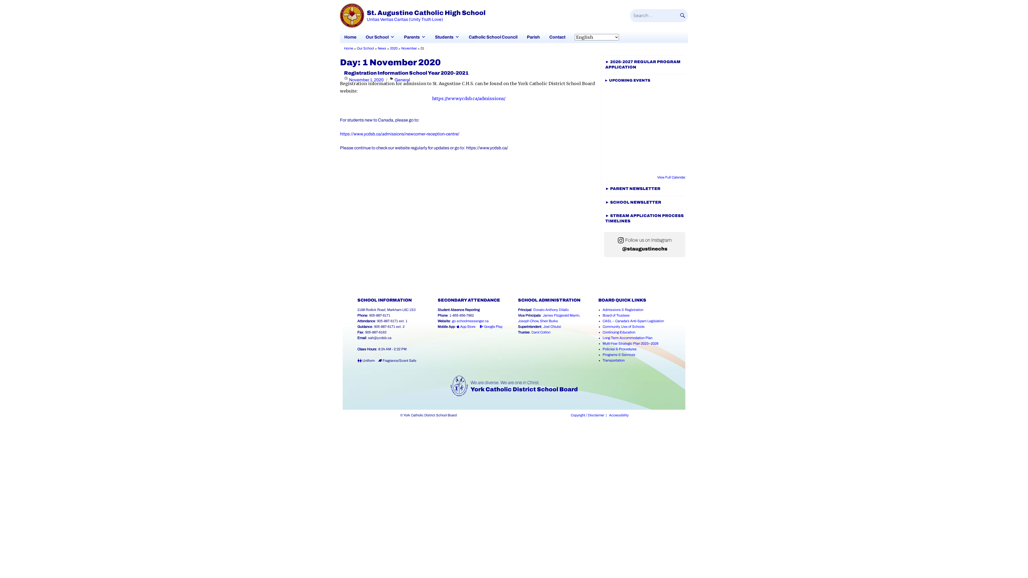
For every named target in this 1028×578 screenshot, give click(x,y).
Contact (557, 37)
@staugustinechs (644, 249)
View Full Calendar (671, 177)
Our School (377, 37)
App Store (467, 327)
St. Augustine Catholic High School (426, 12)
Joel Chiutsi (552, 327)
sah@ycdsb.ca (379, 338)
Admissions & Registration (623, 310)
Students (444, 37)
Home (350, 37)
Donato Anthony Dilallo (551, 310)
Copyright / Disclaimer (587, 415)
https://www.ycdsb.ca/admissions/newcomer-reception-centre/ (399, 134)
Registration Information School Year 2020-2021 (406, 73)
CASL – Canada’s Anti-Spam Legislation (633, 321)
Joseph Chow (528, 321)
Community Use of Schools (624, 327)
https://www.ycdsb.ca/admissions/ (468, 98)
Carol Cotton (540, 332)
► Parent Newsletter (632, 189)
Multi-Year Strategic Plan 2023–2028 (630, 343)
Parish (533, 37)
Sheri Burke (549, 321)
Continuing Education (619, 332)
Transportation (614, 360)
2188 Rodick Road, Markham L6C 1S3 (386, 310)
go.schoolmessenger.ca (470, 321)
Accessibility (619, 415)
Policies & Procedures (620, 349)
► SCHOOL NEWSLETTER (633, 202)
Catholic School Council (493, 37)
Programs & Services (619, 355)
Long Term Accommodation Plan (627, 338)
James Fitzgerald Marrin (561, 315)
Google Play (493, 327)
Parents (412, 37)
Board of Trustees (616, 315)
